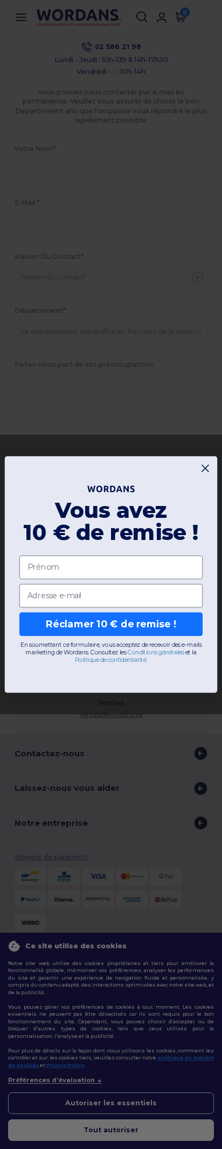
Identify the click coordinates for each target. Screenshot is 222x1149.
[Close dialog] (205, 468)
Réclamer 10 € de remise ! (111, 624)
